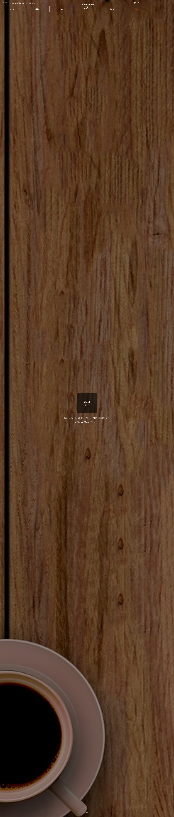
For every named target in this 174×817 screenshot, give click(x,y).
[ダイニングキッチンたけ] (87, 6)
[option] (37, 3)
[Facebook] (138, 3)
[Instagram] (135, 3)
